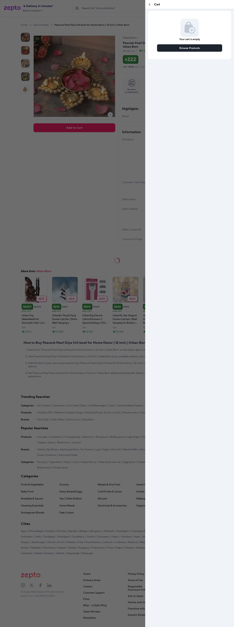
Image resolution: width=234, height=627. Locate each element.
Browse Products (189, 47)
